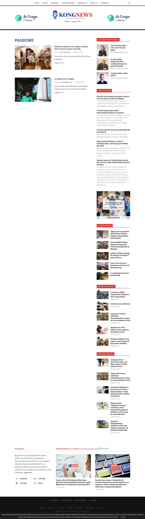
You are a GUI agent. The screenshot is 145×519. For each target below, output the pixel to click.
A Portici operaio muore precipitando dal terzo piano (113, 131)
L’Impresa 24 (82, 3)
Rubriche (105, 3)
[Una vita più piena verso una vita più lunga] (103, 46)
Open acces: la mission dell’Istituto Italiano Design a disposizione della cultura (119, 234)
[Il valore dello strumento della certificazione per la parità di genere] (103, 60)
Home (37, 3)
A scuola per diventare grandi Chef (119, 274)
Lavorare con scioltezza (120, 304)
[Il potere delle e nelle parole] (103, 73)
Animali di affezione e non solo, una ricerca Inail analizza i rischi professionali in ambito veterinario (120, 391)
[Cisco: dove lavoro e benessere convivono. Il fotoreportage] (103, 263)
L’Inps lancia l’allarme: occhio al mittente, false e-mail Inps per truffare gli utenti (112, 143)
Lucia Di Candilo (65, 52)
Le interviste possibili (108, 40)
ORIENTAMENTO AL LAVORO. (68, 449)
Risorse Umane (68, 3)
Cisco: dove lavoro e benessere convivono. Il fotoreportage (120, 265)
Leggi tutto (58, 63)
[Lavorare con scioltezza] (103, 307)
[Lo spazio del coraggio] (33, 90)
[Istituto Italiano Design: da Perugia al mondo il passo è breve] (103, 253)
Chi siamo (51, 508)
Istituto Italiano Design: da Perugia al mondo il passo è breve (120, 255)
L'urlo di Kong (104, 90)
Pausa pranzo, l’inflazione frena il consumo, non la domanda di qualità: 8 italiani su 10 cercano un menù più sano (119, 408)
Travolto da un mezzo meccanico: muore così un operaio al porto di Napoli (113, 97)
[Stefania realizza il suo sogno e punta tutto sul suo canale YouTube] (33, 57)
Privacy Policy (90, 508)
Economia (55, 3)
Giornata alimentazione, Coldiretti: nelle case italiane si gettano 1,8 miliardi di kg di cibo (119, 425)
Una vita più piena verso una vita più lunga (118, 47)
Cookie (70, 508)
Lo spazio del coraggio (64, 79)
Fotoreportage (104, 226)
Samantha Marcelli (66, 82)
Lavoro (45, 3)
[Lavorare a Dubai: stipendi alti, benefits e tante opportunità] (103, 295)
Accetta (123, 517)
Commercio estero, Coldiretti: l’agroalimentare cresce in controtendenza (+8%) (120, 317)
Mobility (94, 3)
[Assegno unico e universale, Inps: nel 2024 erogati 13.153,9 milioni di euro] (103, 363)
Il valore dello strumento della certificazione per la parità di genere (118, 62)
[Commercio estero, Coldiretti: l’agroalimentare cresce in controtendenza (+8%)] (103, 317)
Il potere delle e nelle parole (118, 74)
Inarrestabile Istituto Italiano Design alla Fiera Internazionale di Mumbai (119, 245)
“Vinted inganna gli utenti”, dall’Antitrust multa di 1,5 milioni (110, 111)
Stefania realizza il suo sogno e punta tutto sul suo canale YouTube (71, 47)
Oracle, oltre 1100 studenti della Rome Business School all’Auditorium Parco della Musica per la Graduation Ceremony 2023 (73, 482)
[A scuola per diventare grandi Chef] (103, 273)
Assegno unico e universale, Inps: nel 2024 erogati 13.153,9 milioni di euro (118, 363)
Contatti (79, 508)
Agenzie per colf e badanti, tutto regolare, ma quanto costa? (119, 329)
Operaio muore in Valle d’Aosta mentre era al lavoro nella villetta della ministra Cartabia (113, 162)
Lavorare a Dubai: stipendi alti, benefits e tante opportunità (119, 294)
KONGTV (101, 508)
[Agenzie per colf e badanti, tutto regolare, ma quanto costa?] (103, 330)
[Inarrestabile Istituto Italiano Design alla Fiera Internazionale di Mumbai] (103, 242)
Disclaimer (61, 508)
